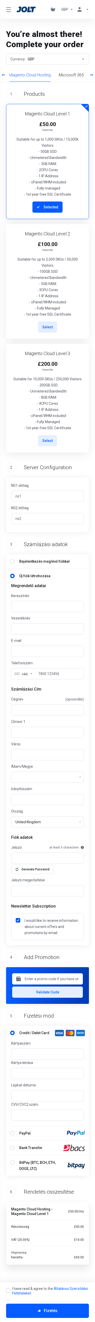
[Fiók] (82, 9)
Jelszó (16, 847)
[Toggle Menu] (8, 9)
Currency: (22, 59)
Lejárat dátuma (23, 1085)
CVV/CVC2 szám (24, 1104)
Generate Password (35, 869)
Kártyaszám (21, 1043)
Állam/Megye (22, 766)
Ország (17, 811)
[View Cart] (54, 9)
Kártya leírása (22, 1063)
